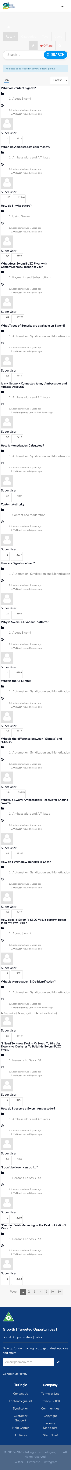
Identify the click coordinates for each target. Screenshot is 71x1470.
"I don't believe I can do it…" (19, 1167)
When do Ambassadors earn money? (25, 147)
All (7, 80)
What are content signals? (18, 88)
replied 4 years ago (29, 292)
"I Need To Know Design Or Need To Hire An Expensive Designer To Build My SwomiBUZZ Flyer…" (31, 1047)
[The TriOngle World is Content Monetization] (10, 6)
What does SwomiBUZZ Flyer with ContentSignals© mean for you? (24, 265)
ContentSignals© (20, 1401)
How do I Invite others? (16, 206)
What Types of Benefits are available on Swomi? (33, 326)
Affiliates (20, 1435)
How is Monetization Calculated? (22, 445)
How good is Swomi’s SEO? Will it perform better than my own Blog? (33, 921)
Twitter (18, 1462)
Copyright (50, 1416)
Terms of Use (50, 1394)
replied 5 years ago (29, 648)
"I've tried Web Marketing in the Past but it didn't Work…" (33, 1226)
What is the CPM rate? (16, 681)
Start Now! (50, 1435)
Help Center (20, 1428)
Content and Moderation (28, 515)
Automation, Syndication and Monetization (41, 336)
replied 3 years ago (29, 113)
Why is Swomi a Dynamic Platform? (25, 622)
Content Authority (12, 504)
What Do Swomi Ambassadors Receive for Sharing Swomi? (34, 801)
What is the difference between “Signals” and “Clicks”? (31, 740)
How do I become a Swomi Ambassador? (28, 1108)
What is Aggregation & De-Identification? (28, 981)
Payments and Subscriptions (31, 277)
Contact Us (20, 1394)
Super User (8, 133)
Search (57, 54)
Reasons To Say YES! (26, 1060)
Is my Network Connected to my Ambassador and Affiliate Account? (34, 385)
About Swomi (21, 99)
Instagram (50, 1462)
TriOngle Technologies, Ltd (42, 1452)
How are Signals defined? (18, 563)
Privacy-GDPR (50, 1401)
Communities (50, 1408)
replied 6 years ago (29, 1193)
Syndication (21, 1408)
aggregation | (27, 1013)
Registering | (10, 1013)
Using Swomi (21, 216)
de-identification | (47, 1013)
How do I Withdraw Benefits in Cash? (26, 862)
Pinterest (33, 1462)
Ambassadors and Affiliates (31, 157)
